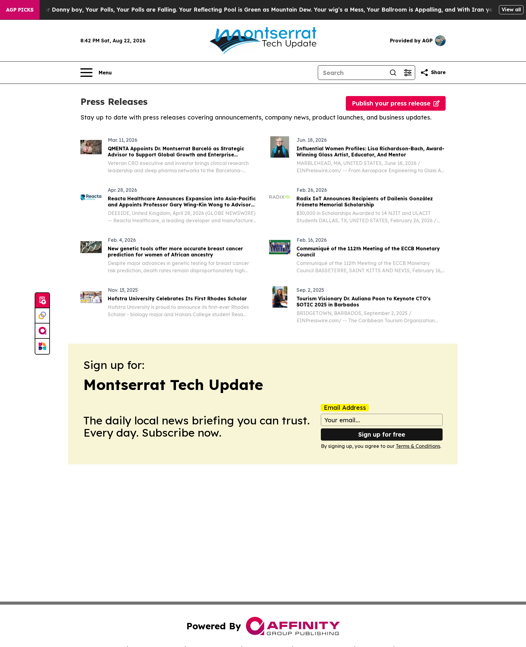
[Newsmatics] (42, 346)
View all (511, 9)
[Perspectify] (42, 316)
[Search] (393, 73)
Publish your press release (391, 103)
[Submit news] (42, 300)
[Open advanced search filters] (407, 73)
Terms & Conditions (418, 446)
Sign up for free (381, 434)
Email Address (345, 407)
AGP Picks (19, 10)
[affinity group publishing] (42, 331)
